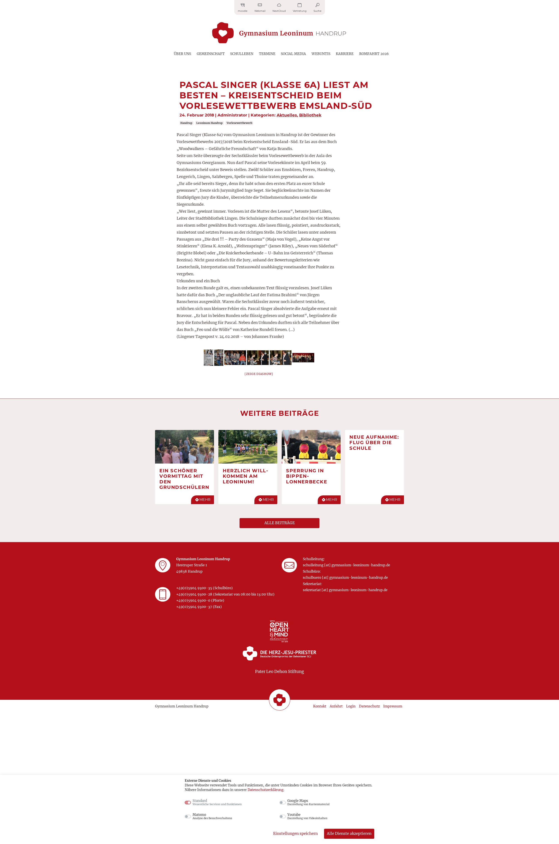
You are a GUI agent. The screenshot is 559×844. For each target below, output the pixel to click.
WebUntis (321, 54)
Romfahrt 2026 (374, 54)
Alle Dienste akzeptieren (349, 833)
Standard (217, 802)
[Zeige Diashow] (259, 374)
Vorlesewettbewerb (239, 123)
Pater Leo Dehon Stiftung (279, 671)
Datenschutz (369, 706)
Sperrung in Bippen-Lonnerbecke (306, 476)
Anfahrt (336, 706)
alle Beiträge (279, 522)
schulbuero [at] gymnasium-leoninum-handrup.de (345, 577)
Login (350, 706)
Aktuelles (287, 115)
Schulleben (241, 54)
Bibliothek (310, 115)
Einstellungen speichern (295, 833)
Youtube (307, 816)
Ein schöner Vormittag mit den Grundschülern (184, 479)
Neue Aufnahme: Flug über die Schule (374, 442)
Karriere (345, 54)
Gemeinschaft (211, 54)
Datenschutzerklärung (265, 790)
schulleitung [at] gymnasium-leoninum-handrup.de (346, 565)
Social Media (293, 54)
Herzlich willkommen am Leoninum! (245, 476)
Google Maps (308, 802)
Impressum (392, 706)
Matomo (212, 816)
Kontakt (319, 706)
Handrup (186, 123)
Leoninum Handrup (209, 123)
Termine (267, 54)
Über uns (182, 54)
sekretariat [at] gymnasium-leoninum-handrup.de (345, 590)
